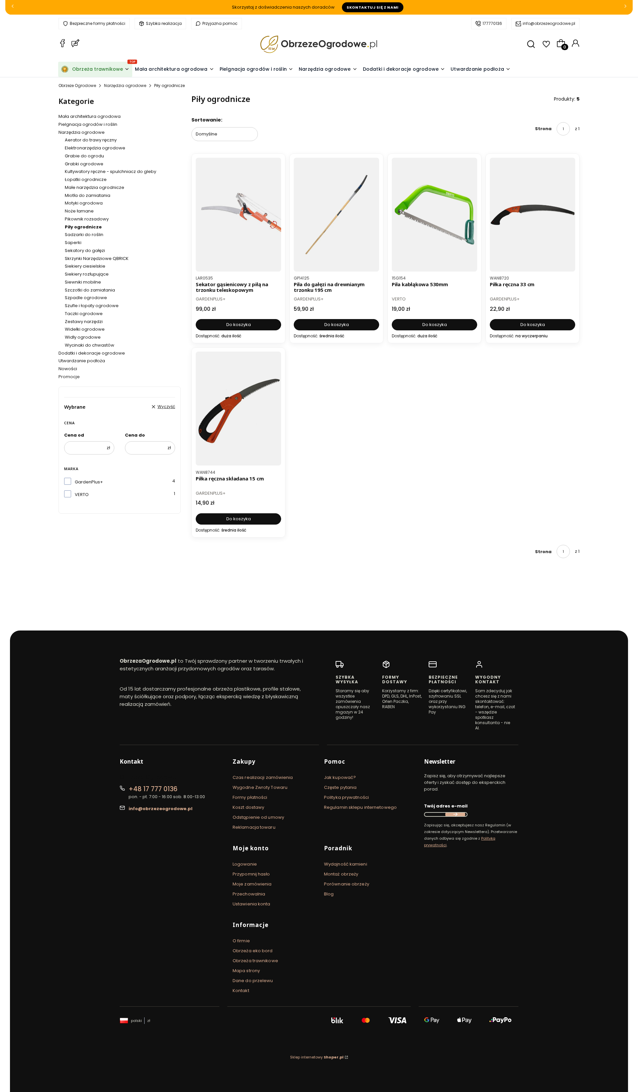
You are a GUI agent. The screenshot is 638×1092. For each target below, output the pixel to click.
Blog (329, 894)
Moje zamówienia (252, 884)
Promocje (69, 377)
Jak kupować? (340, 777)
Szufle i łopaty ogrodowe (92, 305)
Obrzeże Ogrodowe (77, 85)
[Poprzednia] (13, 7)
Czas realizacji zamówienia (263, 777)
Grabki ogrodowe (84, 164)
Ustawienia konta (251, 904)
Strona (543, 129)
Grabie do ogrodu (84, 156)
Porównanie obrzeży (346, 884)
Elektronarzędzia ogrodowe (95, 148)
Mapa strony (246, 970)
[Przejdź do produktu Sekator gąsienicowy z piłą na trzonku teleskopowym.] (238, 215)
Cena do (135, 435)
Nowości (67, 369)
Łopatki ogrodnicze (86, 179)
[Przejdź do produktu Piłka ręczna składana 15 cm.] (238, 408)
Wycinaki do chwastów (89, 345)
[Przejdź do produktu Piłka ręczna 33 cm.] (532, 215)
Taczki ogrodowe (84, 313)
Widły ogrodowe (83, 337)
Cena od (74, 435)
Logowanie (245, 864)
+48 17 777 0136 (153, 789)
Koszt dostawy (248, 807)
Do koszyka (238, 324)
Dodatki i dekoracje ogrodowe (91, 353)
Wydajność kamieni (345, 864)
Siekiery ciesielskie (85, 266)
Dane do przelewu (253, 980)
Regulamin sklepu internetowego (360, 807)
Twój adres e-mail (446, 806)
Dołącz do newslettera (455, 814)
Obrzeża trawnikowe (255, 961)
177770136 (492, 23)
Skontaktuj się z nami (373, 7)
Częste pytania (340, 787)
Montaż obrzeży (341, 874)
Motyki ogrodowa (84, 203)
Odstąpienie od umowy (258, 817)
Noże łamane (79, 211)
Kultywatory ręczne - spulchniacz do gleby (110, 171)
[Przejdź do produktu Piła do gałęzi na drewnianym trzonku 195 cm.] (336, 215)
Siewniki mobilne (83, 282)
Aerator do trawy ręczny (91, 140)
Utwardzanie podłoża (81, 361)
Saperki (73, 242)
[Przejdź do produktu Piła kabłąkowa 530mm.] (434, 215)
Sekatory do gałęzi (85, 250)
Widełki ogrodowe (85, 329)
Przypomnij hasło (251, 874)
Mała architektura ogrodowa (89, 116)
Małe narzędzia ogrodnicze (94, 187)
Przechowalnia (249, 894)
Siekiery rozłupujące (87, 274)
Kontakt (241, 990)
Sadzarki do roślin (84, 234)
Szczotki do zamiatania (90, 290)
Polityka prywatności (346, 797)
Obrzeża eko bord (253, 951)
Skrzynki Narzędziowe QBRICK (97, 258)
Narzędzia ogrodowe (125, 85)
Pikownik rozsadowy (87, 219)
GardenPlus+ (89, 482)
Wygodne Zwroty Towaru (260, 787)
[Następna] (625, 7)
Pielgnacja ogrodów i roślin (87, 124)
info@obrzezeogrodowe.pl (549, 23)
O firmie (241, 941)
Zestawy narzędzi (84, 321)
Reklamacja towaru (254, 827)
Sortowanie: (206, 120)
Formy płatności (250, 797)
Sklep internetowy (317, 1057)
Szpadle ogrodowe (86, 297)
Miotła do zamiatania (87, 195)
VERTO (82, 494)
